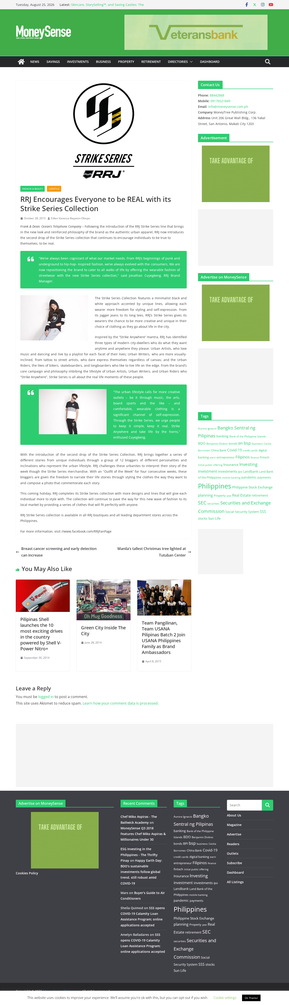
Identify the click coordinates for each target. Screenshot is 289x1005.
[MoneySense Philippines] (21, 61)
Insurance (230, 464)
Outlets (232, 853)
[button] (190, 62)
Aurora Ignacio (207, 428)
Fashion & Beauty (32, 188)
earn (213, 457)
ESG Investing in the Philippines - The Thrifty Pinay (139, 854)
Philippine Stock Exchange (252, 487)
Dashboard (209, 61)
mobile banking (231, 477)
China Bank (218, 450)
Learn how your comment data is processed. (120, 703)
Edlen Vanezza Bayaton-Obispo (70, 218)
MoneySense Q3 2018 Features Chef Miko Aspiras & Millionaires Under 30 (143, 834)
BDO (201, 443)
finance (255, 457)
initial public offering (210, 465)
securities (213, 503)
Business (103, 61)
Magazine (234, 825)
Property (126, 61)
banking (222, 436)
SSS (263, 511)
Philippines (214, 486)
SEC (202, 503)
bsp (247, 443)
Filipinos (242, 457)
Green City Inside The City (103, 631)
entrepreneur (226, 457)
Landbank (250, 471)
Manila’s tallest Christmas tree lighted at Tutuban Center (151, 552)
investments (227, 471)
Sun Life (214, 518)
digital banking (199, 857)
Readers (233, 844)
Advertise (234, 834)
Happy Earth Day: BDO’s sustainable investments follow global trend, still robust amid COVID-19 (141, 871)
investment (207, 471)
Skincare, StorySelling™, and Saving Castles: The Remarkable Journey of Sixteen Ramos (107, 6)
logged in (46, 696)
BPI (240, 443)
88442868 (217, 95)
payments (264, 477)
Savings (53, 61)
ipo (240, 471)
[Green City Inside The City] (104, 582)
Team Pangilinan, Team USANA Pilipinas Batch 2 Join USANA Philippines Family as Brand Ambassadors (163, 637)
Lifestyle (54, 188)
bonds (233, 443)
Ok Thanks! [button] (251, 998)
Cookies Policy (27, 873)
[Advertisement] (235, 237)
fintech (264, 457)
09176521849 (220, 101)
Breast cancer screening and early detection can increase (59, 552)
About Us (234, 815)
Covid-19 (234, 450)
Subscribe (234, 863)
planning (205, 495)
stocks (202, 518)
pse (229, 495)
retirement (260, 495)
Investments (78, 61)
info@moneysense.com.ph (228, 106)
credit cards (250, 450)
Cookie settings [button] (225, 997)
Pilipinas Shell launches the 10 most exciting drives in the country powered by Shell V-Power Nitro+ (41, 634)
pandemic (248, 477)
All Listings (235, 882)
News (34, 61)
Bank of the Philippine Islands (247, 436)
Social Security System (242, 512)
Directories (178, 61)
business (257, 444)
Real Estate (241, 495)
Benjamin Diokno (217, 443)
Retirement (151, 61)
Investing (248, 464)
